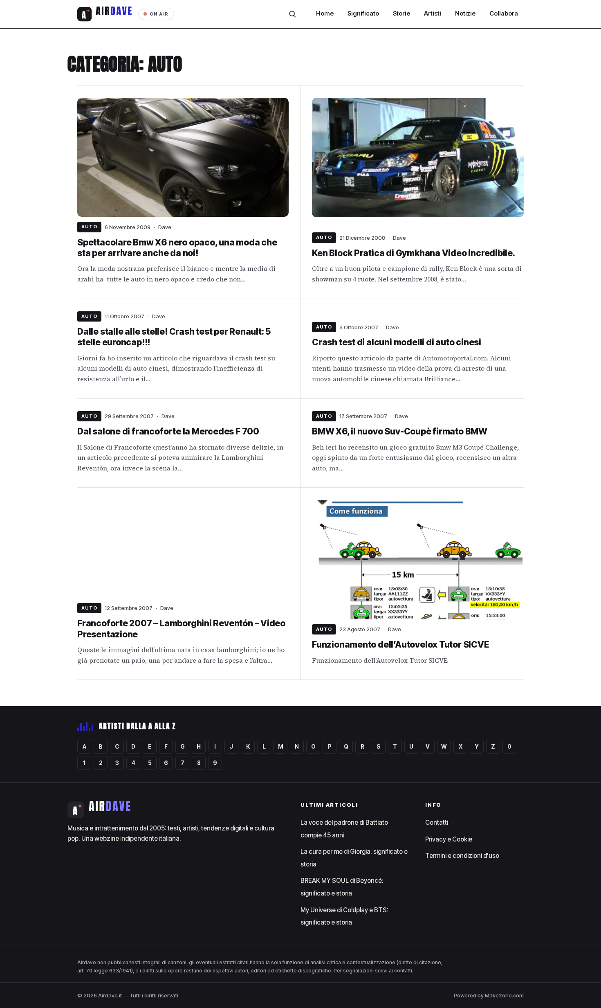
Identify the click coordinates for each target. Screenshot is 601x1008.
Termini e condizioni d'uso (462, 856)
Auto (89, 227)
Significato (363, 13)
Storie (401, 13)
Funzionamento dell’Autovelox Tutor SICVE (400, 644)
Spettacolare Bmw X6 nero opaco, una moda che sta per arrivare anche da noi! (177, 247)
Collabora (503, 13)
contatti (403, 971)
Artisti (432, 13)
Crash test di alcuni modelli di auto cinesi (396, 342)
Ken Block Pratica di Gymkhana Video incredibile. (413, 253)
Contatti (436, 822)
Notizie (465, 13)
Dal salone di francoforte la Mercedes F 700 (168, 431)
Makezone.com (504, 995)
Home (325, 13)
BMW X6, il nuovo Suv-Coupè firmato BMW (399, 431)
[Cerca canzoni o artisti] (292, 14)
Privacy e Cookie (448, 839)
